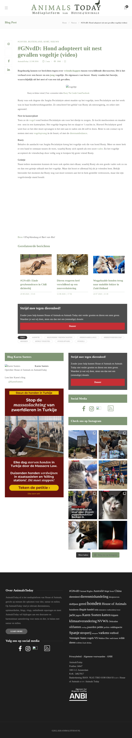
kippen (114, 615)
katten (106, 615)
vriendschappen (72, 70)
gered (82, 604)
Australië (98, 591)
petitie (100, 627)
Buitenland (35, 42)
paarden (91, 627)
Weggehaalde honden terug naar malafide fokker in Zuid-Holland (108, 284)
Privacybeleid (75, 656)
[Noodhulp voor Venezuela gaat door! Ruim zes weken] (113, 505)
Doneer (72, 326)
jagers (79, 615)
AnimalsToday (23, 61)
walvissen (114, 638)
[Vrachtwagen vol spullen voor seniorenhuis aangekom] (113, 474)
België (106, 591)
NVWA (102, 621)
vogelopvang (40, 133)
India (96, 610)
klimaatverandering (83, 621)
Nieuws (74, 23)
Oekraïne (113, 621)
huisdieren (74, 609)
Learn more (16, 631)
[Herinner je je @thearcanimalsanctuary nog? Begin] (82, 444)
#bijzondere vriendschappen (59, 337)
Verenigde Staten (77, 638)
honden (94, 603)
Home (64, 23)
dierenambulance (78, 133)
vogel (32, 120)
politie (107, 627)
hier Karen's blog (17, 377)
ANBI (110, 656)
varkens (104, 633)
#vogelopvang (63, 341)
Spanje (74, 633)
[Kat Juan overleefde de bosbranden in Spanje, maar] (82, 535)
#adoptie (36, 337)
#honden (24, 341)
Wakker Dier (103, 638)
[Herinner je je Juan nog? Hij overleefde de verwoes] (82, 474)
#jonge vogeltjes (42, 341)
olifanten (75, 627)
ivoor (118, 610)
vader (100, 148)
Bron (20, 237)
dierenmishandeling (94, 596)
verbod (114, 633)
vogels (90, 638)
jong (52, 75)
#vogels (81, 341)
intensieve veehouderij (107, 610)
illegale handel (86, 609)
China (118, 591)
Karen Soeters (41, 366)
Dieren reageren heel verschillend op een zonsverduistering (68, 284)
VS (96, 638)
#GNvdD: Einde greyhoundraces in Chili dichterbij (33, 284)
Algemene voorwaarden (94, 656)
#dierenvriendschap (113, 337)
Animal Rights (86, 591)
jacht (72, 615)
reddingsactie (116, 627)
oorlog (84, 627)
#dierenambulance (88, 337)
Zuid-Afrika (86, 643)
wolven (79, 643)
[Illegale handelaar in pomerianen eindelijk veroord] (82, 505)
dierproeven (114, 597)
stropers (95, 633)
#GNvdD (22, 42)
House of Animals (22, 370)
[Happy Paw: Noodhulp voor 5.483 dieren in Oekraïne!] (113, 444)
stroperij (85, 633)
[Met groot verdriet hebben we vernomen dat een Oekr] (113, 535)
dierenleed (74, 596)
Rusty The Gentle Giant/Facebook (76, 93)
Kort (46, 42)
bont (112, 591)
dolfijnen (73, 604)
